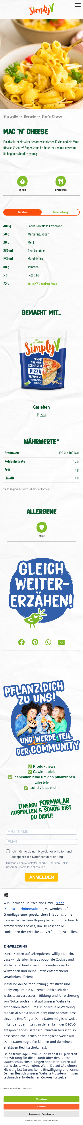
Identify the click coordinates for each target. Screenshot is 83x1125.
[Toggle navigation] (78, 4)
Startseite (10, 116)
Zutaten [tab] (22, 212)
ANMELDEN (41, 877)
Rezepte (30, 116)
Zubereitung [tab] (60, 212)
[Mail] (61, 643)
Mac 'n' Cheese (52, 116)
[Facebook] (21, 643)
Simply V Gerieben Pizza (42, 284)
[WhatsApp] (48, 643)
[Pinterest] (35, 643)
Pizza (41, 411)
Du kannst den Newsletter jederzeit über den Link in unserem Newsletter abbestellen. (37, 865)
